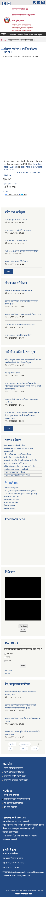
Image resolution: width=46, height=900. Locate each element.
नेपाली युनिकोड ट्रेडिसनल (14, 772)
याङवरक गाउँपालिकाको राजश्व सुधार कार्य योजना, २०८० (23, 314)
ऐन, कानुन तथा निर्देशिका (13, 803)
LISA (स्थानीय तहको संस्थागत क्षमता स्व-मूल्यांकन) (20, 491)
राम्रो (8, 657)
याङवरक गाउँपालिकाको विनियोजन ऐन (16, 261)
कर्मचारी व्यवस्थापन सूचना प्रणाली (16, 821)
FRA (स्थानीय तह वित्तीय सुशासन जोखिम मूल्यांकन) (20, 494)
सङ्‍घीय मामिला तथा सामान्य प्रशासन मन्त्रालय (18, 448)
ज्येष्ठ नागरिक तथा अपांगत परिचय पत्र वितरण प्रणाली (23, 825)
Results (7, 674)
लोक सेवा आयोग (9, 451)
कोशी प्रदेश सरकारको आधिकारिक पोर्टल (16, 457)
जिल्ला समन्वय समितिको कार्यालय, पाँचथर (17, 475)
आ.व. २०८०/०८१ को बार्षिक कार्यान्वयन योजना (19, 325)
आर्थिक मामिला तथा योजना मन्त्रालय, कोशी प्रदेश (19, 466)
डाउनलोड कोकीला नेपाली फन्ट (16, 780)
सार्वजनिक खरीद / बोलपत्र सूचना (17, 799)
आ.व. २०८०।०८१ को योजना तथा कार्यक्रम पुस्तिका (21, 251)
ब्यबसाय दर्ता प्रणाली (10, 832)
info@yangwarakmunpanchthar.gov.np (27, 872)
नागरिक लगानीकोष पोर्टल (11, 500)
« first (12, 744)
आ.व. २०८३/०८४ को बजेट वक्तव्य (16, 220)
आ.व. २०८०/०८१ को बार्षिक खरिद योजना (18, 335)
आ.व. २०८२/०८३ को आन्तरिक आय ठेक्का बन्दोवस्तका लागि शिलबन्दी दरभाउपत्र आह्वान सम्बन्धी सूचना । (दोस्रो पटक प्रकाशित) (23, 386)
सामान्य (8, 661)
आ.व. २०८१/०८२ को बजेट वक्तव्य (16, 241)
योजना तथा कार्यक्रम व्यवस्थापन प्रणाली (18, 828)
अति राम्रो (9, 654)
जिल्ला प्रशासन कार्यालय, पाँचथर (14, 472)
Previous (23, 626)
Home (3, 40)
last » (35, 748)
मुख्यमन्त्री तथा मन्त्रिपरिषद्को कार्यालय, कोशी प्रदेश (20, 460)
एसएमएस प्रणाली (9, 508)
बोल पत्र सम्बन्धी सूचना (12, 373)
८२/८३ (5, 191)
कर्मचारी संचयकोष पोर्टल (11, 497)
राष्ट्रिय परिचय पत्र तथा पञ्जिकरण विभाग (17, 454)
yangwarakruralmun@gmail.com (16, 875)
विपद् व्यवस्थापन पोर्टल (11, 503)
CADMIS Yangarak (11, 488)
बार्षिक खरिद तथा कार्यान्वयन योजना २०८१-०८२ (20, 291)
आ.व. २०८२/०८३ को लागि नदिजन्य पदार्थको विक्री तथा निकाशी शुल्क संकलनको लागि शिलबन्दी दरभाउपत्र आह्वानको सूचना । (22, 415)
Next (23, 630)
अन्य (8, 271)
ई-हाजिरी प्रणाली (9, 505)
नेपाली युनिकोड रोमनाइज (13, 768)
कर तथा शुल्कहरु (10, 807)
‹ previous (25, 744)
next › (24, 748)
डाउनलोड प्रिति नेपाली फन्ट (15, 776)
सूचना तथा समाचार (10, 184)
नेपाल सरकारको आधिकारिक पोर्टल (14, 445)
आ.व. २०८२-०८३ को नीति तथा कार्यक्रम (18, 230)
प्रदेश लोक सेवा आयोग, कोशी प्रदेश (15, 463)
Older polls (8, 671)
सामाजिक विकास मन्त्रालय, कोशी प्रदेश (16, 469)
